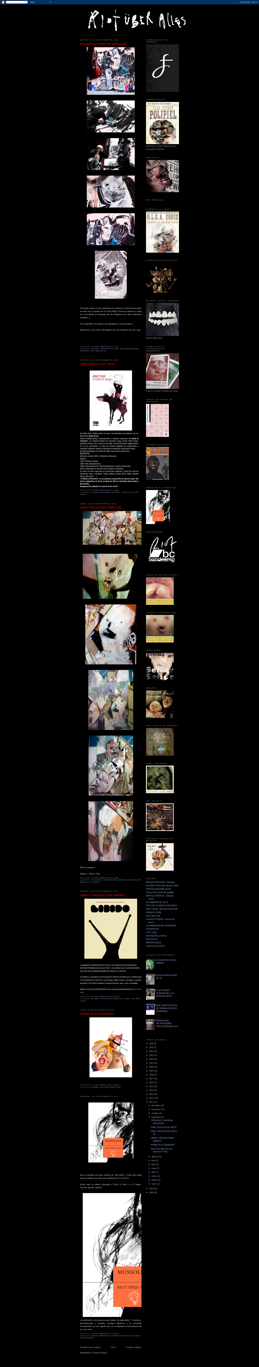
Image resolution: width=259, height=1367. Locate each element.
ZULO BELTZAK (153, 916)
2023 (151, 1055)
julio (154, 1160)
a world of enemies (100, 492)
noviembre (156, 1109)
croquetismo (110, 880)
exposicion (126, 492)
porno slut (115, 1087)
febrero (155, 1180)
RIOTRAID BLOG (153, 942)
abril (154, 1172)
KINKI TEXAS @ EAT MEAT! (98, 364)
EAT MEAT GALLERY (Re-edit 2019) (162, 885)
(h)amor (95, 1087)
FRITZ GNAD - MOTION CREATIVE (162, 909)
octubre (155, 1113)
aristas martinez (99, 1336)
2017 (151, 1078)
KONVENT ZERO (153, 912)
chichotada (96, 880)
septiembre (157, 1117)
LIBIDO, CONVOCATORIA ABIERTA (102, 895)
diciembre (156, 1105)
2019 (151, 1071)
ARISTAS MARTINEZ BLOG (158, 889)
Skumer (96, 882)
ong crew (119, 349)
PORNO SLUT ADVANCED (96, 1013)
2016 (151, 1082)
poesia (137, 1336)
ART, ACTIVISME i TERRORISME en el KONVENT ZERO (164, 993)
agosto (155, 1156)
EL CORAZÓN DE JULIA (157, 902)
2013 (151, 1094)
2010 (151, 1189)
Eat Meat (116, 492)
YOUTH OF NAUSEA (155, 946)
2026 (151, 1043)
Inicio (113, 1347)
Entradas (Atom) (100, 1353)
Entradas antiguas (133, 1347)
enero (154, 1184)
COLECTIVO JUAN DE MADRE (160, 892)
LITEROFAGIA (152, 929)
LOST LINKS (151, 932)
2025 (151, 1047)
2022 (151, 1059)
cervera (95, 349)
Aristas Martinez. (122, 1178)
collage (104, 1087)
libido (127, 998)
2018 (151, 1075)
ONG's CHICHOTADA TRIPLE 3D (100, 507)
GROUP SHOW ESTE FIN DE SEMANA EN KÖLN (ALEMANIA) (165, 1008)
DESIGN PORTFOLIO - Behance (160, 882)
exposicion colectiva (111, 998)
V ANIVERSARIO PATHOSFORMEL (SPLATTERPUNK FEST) (166, 1023)
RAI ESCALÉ (152, 939)
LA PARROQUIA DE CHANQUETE (161, 926)
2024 (151, 1051)
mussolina (127, 1336)
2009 (151, 1192)
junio (154, 1164)
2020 (151, 1067)
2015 (151, 1086)
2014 (151, 1090)
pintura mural (132, 349)
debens (121, 880)
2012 (151, 1098)
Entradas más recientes (90, 1347)
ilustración (115, 1336)
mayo (154, 1168)
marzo (155, 1176)
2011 (151, 1102)
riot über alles (98, 351)
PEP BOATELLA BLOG (156, 936)
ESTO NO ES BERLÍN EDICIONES (161, 905)
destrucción (107, 349)
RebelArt (84, 351)
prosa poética (87, 1338)
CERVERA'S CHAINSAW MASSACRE (103, 43)
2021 (151, 1063)
